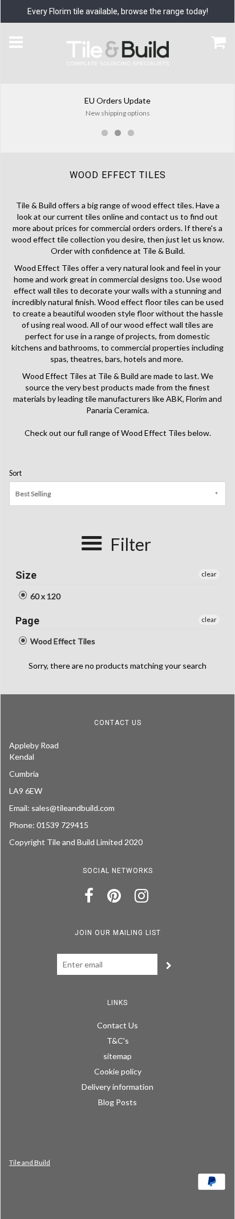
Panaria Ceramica (116, 410)
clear (209, 574)
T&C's (118, 1040)
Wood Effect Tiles (62, 641)
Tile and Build (29, 1162)
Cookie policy (117, 1071)
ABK (174, 398)
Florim (196, 398)
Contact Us (117, 1025)
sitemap (117, 1056)
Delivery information (117, 1087)
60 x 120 (44, 596)
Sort (15, 473)
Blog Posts (117, 1102)
